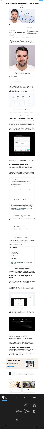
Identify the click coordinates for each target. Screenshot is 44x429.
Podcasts (25, 412)
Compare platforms (35, 407)
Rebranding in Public (26, 410)
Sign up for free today (20, 354)
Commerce (17, 420)
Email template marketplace (27, 411)
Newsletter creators (26, 403)
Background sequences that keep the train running (33, 32)
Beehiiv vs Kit (34, 403)
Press (33, 411)
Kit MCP (16, 412)
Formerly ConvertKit (4, 398)
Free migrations (17, 398)
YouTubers (25, 405)
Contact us (34, 417)
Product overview (34, 397)
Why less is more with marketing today (32, 33)
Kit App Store (17, 419)
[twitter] (13, 375)
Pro (33, 398)
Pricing (16, 397)
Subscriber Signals (17, 410)
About (33, 409)
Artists (25, 397)
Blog (24, 409)
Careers (34, 412)
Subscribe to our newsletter (27, 417)
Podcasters (25, 404)
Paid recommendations (18, 421)
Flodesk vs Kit (34, 406)
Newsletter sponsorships (18, 411)
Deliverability (17, 417)
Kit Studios (34, 410)
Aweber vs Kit (34, 405)
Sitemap (25, 418)
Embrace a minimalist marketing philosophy (33, 28)
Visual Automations (18, 418)
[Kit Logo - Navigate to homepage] (2, 0)
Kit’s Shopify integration (31, 335)
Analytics (17, 409)
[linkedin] (12, 375)
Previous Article (11, 379)
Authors (25, 398)
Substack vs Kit (34, 404)
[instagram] (14, 375)
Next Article (33, 379)
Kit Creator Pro (12, 112)
